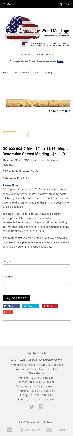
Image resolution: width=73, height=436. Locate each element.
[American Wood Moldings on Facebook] (41, 408)
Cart (67, 4)
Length (7, 261)
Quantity (8, 277)
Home (5, 72)
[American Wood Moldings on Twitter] (31, 408)
